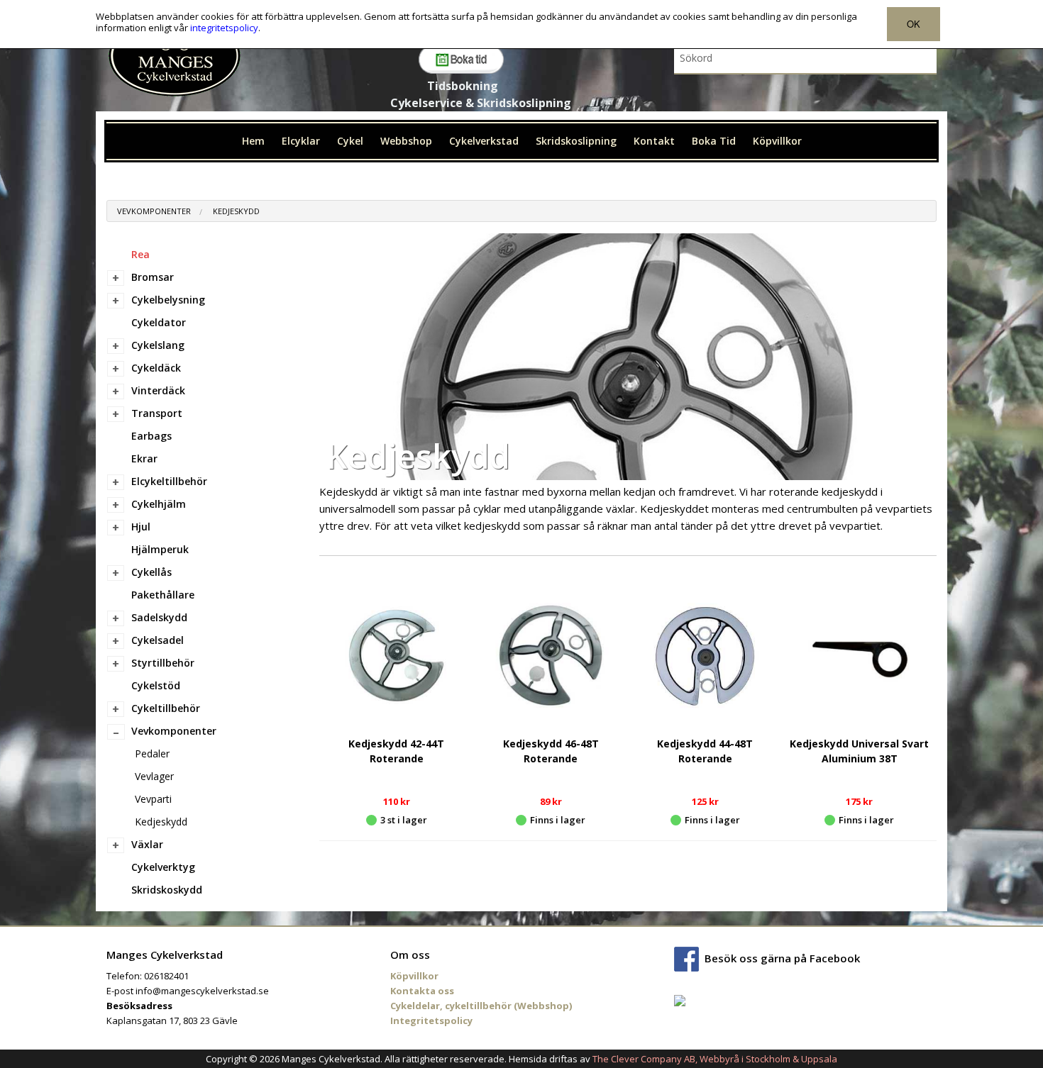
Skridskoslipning (576, 141)
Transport (156, 413)
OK (913, 23)
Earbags (151, 436)
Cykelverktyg (163, 867)
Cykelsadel (157, 640)
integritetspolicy (224, 27)
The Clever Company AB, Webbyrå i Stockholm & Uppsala (714, 1058)
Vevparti (153, 799)
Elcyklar (301, 141)
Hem (253, 141)
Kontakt (654, 141)
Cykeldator (158, 322)
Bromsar (152, 277)
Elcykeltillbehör (169, 481)
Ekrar (144, 458)
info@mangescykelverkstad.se (202, 990)
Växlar (147, 844)
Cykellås (151, 572)
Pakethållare (162, 594)
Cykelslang (157, 345)
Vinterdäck (158, 390)
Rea (140, 254)
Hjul (140, 526)
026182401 (166, 975)
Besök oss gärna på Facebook (782, 958)
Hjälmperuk (160, 549)
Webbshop (406, 141)
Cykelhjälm (158, 504)
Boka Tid (714, 141)
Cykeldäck (156, 367)
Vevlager (154, 776)
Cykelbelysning (168, 299)
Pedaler (152, 753)
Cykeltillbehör (165, 708)
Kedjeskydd (236, 211)
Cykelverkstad (484, 141)
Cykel (350, 141)
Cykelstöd (155, 685)
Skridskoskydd (166, 889)
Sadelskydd (159, 617)
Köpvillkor (777, 141)
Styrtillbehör (162, 662)
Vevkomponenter (154, 211)
